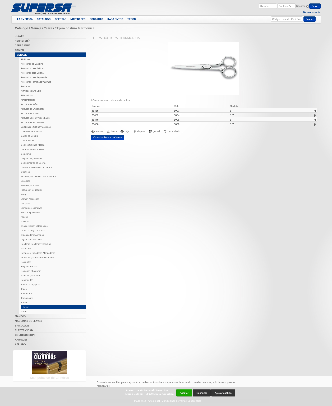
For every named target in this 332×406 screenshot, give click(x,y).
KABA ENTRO (115, 19)
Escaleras (25, 181)
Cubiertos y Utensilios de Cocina (36, 167)
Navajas (25, 221)
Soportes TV (27, 280)
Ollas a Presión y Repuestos (34, 226)
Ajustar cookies (291, 373)
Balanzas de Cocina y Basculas (36, 127)
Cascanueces (27, 140)
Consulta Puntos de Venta (107, 137)
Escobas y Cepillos (30, 185)
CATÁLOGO (44, 19)
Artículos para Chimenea (32, 122)
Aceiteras (25, 86)
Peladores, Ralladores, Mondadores (38, 253)
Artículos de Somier (30, 113)
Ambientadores (28, 100)
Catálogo (21, 28)
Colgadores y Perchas (31, 158)
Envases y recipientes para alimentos (38, 176)
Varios (24, 311)
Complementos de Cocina (33, 163)
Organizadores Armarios (32, 235)
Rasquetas (26, 262)
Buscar (309, 19)
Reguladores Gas (29, 266)
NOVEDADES (77, 19)
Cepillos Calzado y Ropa (32, 145)
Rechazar (201, 392)
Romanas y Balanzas (31, 271)
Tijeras (49, 28)
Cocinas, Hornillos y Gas (32, 149)
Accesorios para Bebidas (32, 68)
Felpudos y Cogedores (31, 190)
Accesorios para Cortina (32, 73)
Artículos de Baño (29, 104)
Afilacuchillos (27, 95)
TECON (131, 19)
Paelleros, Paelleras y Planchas (36, 244)
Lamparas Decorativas (31, 208)
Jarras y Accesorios (30, 199)
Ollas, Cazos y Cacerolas (33, 230)
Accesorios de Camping (32, 64)
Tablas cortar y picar (30, 284)
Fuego (24, 194)
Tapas (24, 289)
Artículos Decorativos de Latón (35, 118)
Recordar (301, 6)
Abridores (25, 59)
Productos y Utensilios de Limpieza (37, 257)
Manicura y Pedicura (30, 212)
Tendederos (26, 293)
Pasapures (26, 248)
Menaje (36, 28)
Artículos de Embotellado (32, 109)
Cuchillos (25, 172)
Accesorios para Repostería (34, 77)
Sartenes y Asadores (30, 275)
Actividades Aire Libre (31, 91)
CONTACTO (96, 19)
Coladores (26, 154)
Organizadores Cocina (31, 239)
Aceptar (184, 392)
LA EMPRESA (25, 19)
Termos (24, 302)
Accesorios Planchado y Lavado (36, 82)
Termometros (27, 298)
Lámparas (25, 203)
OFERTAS (60, 19)
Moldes (24, 217)
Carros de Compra (29, 136)
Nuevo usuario (312, 12)
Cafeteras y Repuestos (31, 131)
